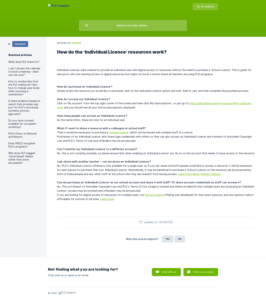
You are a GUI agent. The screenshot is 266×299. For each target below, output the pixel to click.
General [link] (76, 42)
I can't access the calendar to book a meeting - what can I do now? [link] (24, 71)
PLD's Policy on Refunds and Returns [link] (22, 135)
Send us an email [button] (203, 271)
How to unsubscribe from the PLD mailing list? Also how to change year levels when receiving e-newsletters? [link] (24, 88)
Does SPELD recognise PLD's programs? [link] (21, 145)
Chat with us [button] (169, 271)
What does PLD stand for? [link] (23, 61)
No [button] (179, 238)
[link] (18, 43)
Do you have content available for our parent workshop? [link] (22, 124)
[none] (58, 9)
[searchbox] (133, 25)
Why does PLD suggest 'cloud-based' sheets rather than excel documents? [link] (21, 158)
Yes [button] (168, 238)
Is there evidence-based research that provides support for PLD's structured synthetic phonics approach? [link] (24, 107)
